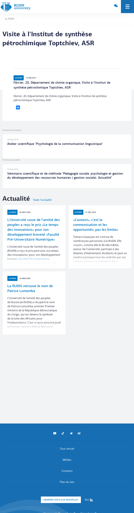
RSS (87, 499)
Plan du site (67, 482)
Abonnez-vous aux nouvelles (60, 499)
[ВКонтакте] (18, 107)
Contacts (67, 470)
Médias (67, 459)
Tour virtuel (67, 448)
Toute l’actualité (42, 200)
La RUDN (9, 18)
